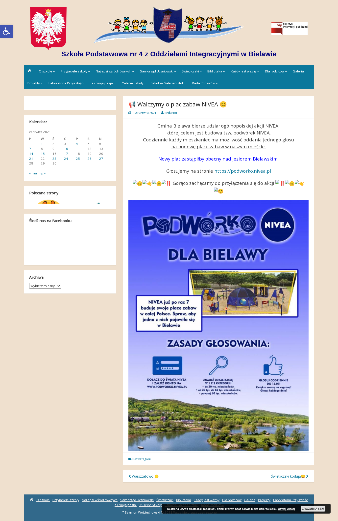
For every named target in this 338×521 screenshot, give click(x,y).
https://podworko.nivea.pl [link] (242, 171)
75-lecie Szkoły (132, 83)
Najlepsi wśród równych (113, 71)
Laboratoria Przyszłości (66, 83)
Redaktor (171, 113)
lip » (43, 173)
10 (66, 148)
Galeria (298, 71)
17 (66, 153)
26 (90, 158)
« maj (33, 173)
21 (31, 158)
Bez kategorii (141, 459)
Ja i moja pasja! (102, 83)
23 (54, 158)
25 (78, 158)
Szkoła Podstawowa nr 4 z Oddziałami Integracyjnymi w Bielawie (169, 54)
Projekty (33, 83)
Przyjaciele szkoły (74, 71)
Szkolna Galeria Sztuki (168, 83)
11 (78, 148)
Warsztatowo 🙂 (145, 476)
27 (101, 158)
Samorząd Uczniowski (156, 71)
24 (66, 158)
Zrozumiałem (313, 508)
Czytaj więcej (286, 509)
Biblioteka (214, 71)
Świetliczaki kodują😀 (288, 476)
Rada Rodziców (203, 83)
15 (43, 153)
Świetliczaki (190, 71)
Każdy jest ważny (244, 71)
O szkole (45, 71)
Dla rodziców (274, 71)
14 (31, 153)
